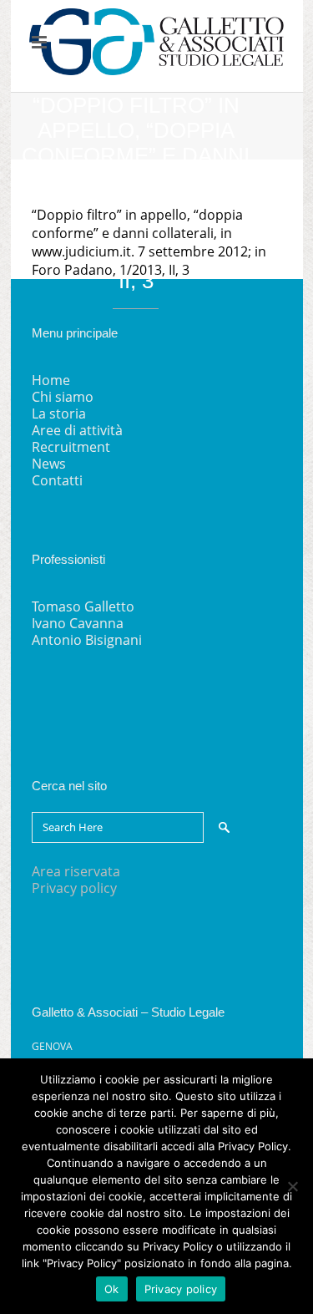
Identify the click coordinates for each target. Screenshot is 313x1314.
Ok (111, 1289)
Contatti (57, 480)
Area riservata (76, 871)
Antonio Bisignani (87, 640)
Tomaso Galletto (83, 606)
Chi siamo (62, 396)
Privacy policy (74, 888)
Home (51, 380)
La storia (59, 413)
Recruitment (71, 447)
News (49, 463)
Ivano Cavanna (78, 623)
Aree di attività (77, 430)
